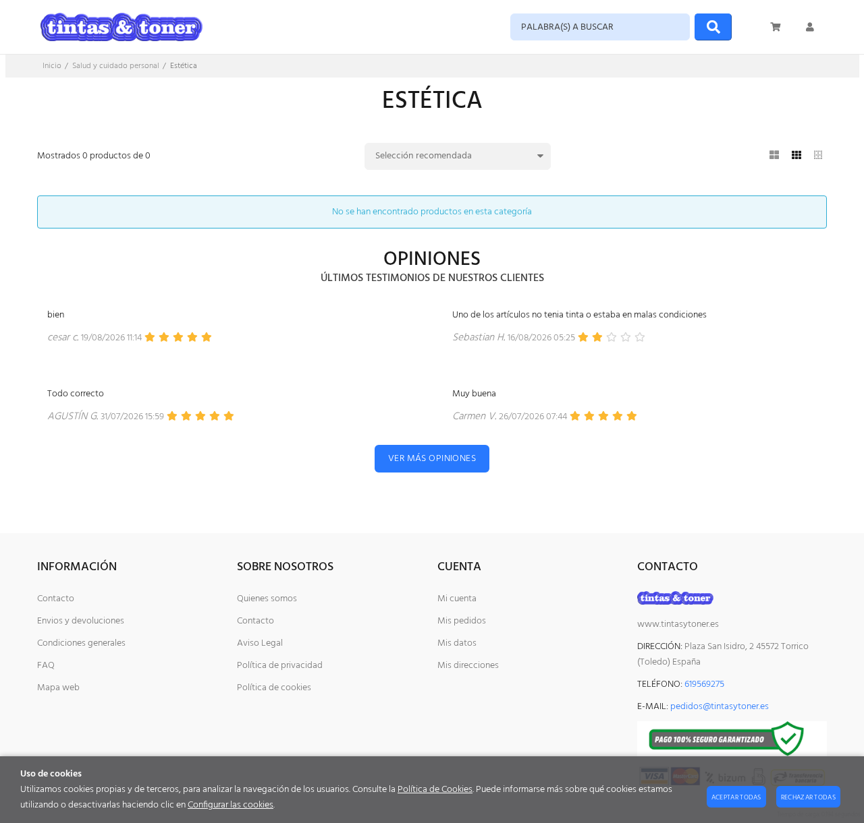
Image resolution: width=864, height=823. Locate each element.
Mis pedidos (461, 621)
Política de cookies (274, 688)
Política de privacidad (280, 665)
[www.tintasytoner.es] (121, 27)
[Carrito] (776, 27)
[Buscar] (713, 26)
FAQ (46, 665)
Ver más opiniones (432, 458)
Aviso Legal (260, 643)
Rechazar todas (808, 797)
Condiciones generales (81, 643)
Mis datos (457, 643)
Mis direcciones (468, 665)
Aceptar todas (736, 797)
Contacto (55, 599)
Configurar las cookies (230, 805)
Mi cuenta (457, 599)
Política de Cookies (435, 789)
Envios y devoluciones (80, 621)
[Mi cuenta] (810, 27)
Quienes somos (267, 599)
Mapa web (58, 688)
